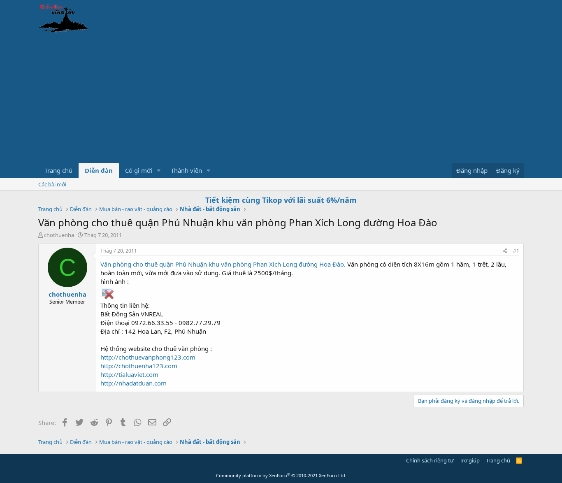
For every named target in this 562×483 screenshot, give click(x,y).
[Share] (505, 251)
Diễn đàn (99, 170)
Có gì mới (138, 170)
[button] (159, 170)
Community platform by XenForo (281, 475)
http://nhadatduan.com (133, 383)
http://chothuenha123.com (138, 366)
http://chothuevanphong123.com (147, 357)
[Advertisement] (281, 101)
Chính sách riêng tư (430, 460)
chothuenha (59, 235)
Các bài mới (52, 184)
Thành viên (186, 170)
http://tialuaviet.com (129, 374)
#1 (516, 250)
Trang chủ (58, 170)
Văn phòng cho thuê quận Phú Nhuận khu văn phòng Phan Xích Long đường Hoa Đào (222, 264)
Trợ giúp (470, 460)
